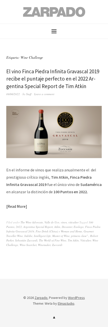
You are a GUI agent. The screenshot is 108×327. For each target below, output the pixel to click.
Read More (17, 206)
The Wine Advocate (32, 222)
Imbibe (28, 236)
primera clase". (80, 236)
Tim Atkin (73, 240)
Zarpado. (41, 297)
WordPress (76, 297)
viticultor (73, 222)
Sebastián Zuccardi (26, 240)
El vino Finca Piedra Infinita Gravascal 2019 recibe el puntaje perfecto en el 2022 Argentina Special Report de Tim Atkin (52, 79)
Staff (28, 94)
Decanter (67, 227)
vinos (64, 222)
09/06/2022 (13, 94)
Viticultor (85, 240)
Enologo (79, 227)
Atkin (57, 227)
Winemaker (44, 245)
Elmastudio (66, 303)
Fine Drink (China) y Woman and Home (59, 231)
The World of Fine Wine (52, 240)
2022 (19, 227)
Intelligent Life (42, 236)
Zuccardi (57, 245)
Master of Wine (61, 236)
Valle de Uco (51, 222)
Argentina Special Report (38, 227)
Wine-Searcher (28, 245)
